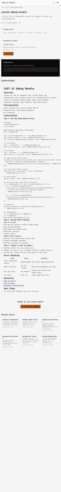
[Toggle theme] (53, 2)
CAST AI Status (9, 283)
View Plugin (8, 53)
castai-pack (8, 44)
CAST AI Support (10, 281)
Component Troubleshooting (14, 285)
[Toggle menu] (57, 2)
